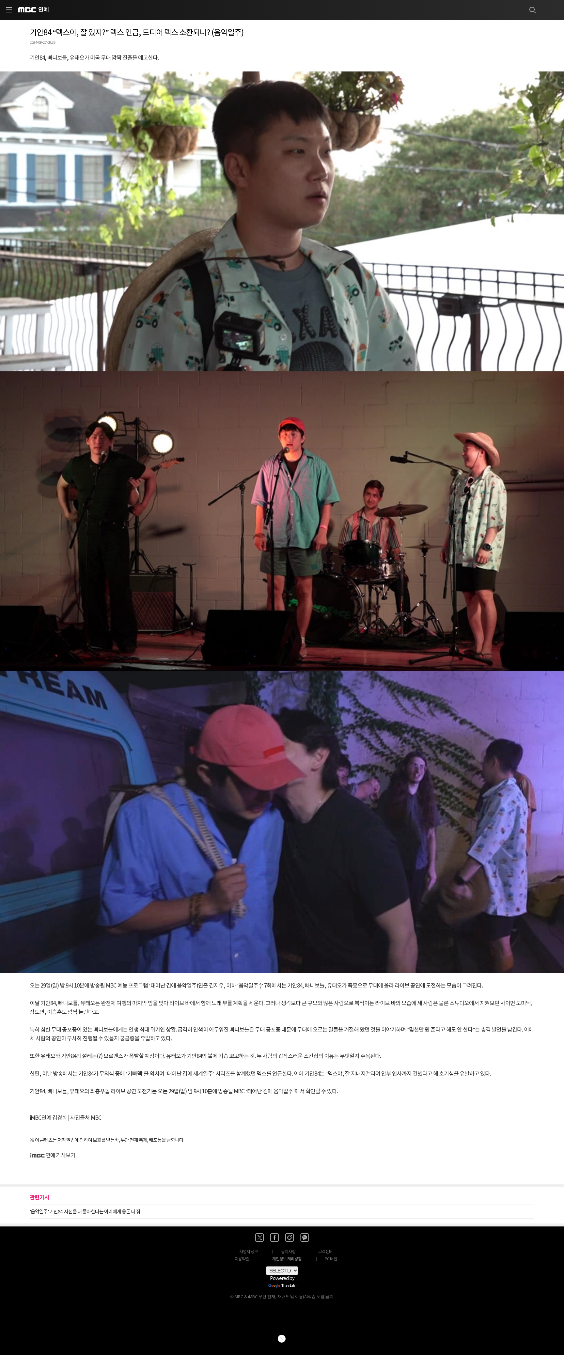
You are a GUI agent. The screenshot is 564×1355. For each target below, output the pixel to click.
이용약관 (242, 1259)
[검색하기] (532, 10)
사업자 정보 (248, 1252)
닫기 (282, 1339)
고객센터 (325, 1252)
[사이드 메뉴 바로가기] (9, 9)
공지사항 (288, 1252)
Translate (288, 1286)
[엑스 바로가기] (259, 1237)
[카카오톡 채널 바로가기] (304, 1237)
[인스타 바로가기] (289, 1237)
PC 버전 (331, 1259)
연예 (43, 9)
